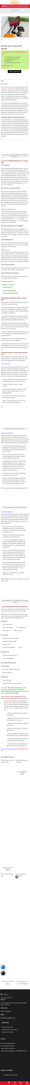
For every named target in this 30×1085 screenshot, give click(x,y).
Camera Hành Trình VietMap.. (11, 693)
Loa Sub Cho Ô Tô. (8, 287)
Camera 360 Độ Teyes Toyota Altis (22, 772)
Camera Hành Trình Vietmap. (10, 293)
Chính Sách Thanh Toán (8, 1032)
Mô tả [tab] (2, 81)
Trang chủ (13, 10)
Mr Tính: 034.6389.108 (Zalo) (8, 1043)
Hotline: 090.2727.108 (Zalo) (8, 1048)
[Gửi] (27, 6)
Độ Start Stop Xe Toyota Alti (8, 87)
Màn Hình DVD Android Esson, (14, 691)
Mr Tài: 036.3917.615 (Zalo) (7, 1046)
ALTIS (17, 10)
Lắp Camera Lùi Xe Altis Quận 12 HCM (7, 868)
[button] (2, 2)
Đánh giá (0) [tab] (4, 83)
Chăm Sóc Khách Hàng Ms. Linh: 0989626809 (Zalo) (14, 1051)
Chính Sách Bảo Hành (7, 1027)
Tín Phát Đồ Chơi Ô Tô (10, 1075)
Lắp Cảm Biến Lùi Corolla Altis (22, 982)
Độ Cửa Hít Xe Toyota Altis (8, 981)
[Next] (26, 27)
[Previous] (3, 27)
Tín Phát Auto (7, 700)
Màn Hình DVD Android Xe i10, (16, 687)
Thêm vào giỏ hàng (14, 71)
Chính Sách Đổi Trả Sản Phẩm (9, 1029)
